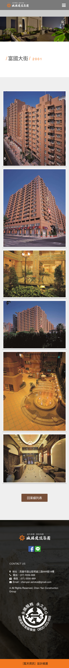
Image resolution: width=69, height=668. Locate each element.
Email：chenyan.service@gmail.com (32, 582)
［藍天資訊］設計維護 (34, 663)
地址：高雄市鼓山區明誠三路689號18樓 (33, 571)
